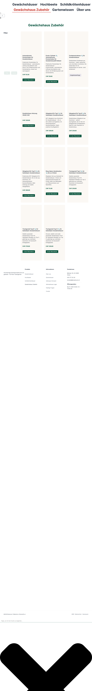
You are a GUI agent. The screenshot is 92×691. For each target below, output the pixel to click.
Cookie (48, 291)
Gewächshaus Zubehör (31, 10)
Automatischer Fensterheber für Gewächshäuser (27, 57)
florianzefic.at (22, 614)
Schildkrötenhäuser (75, 4)
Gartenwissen (63, 10)
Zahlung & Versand (51, 281)
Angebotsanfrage (75, 75)
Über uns (84, 10)
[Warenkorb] (2, 15)
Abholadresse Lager (51, 284)
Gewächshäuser (24, 4)
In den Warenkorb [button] (29, 80)
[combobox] (46, 620)
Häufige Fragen (50, 288)
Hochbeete (48, 4)
